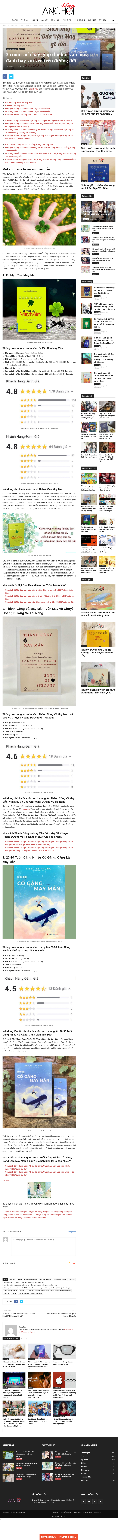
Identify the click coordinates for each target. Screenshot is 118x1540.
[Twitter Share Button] (11, 76)
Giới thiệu (55, 1512)
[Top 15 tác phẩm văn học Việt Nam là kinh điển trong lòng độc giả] (89, 427)
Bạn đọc (102, 20)
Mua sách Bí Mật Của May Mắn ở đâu (33, 1282)
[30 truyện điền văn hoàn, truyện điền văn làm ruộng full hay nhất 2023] (85, 228)
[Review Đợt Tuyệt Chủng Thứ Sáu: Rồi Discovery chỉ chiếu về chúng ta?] (107, 447)
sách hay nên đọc (50, 1288)
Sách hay (21, 49)
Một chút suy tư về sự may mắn (18, 103)
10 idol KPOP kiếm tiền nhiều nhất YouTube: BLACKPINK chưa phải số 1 (19, 1315)
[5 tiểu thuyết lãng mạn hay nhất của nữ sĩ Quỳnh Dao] (107, 519)
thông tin (6, 1293)
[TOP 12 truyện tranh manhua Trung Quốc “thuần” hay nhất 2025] (86, 308)
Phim (4, 1416)
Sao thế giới (85, 1453)
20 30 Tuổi (12, 1279)
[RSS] (94, 1501)
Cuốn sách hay (8, 1282)
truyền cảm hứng (36, 1293)
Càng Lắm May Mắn (45, 1279)
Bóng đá (84, 1473)
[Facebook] (83, 1501)
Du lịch (34, 20)
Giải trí (15, 20)
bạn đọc (26, 809)
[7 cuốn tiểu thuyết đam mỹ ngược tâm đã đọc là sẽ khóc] (107, 540)
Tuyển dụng (78, 1512)
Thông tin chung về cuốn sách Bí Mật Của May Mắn (27, 109)
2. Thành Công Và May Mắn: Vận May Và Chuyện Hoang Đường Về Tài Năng (38, 121)
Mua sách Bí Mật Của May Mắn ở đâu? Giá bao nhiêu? (28, 115)
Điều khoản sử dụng (65, 1512)
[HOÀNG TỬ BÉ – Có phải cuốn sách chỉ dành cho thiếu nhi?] (107, 561)
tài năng (22, 1290)
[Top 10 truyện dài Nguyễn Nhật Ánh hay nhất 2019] (89, 519)
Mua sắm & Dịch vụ (12, 49)
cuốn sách (72, 1279)
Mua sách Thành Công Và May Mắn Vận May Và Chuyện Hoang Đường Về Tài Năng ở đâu (30, 1285)
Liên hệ (63, 1516)
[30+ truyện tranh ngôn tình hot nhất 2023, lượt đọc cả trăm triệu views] (85, 251)
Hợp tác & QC (87, 1512)
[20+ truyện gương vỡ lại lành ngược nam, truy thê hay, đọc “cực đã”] (98, 132)
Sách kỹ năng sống (63, 1288)
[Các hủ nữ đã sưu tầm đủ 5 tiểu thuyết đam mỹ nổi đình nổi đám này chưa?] (89, 447)
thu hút (14, 1293)
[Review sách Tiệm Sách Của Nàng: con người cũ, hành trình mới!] (8, 1455)
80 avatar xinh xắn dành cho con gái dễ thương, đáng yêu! (61, 1315)
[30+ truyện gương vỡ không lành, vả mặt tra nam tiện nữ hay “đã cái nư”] (98, 95)
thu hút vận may (24, 1293)
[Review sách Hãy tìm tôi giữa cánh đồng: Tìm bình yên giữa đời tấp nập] (98, 674)
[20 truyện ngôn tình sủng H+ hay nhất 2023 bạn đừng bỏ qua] (85, 260)
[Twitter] (100, 1501)
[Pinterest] (89, 1501)
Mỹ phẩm (84, 1459)
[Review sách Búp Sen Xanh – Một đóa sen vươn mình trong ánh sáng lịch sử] (86, 323)
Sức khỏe (92, 20)
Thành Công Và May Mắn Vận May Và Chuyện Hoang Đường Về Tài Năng (49, 1290)
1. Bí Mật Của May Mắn (15, 106)
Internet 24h (57, 1359)
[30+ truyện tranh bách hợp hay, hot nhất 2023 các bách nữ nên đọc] (47, 1455)
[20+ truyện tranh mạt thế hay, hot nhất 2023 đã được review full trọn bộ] (85, 239)
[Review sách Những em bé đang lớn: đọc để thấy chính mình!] (8, 1467)
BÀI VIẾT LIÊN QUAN (11, 1339)
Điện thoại (31, 1359)
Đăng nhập (71, 1232)
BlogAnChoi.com (38, 1500)
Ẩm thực (24, 20)
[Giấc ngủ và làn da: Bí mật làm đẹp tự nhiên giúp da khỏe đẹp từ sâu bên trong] (14, 1351)
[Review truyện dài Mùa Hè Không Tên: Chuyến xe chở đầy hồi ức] (98, 634)
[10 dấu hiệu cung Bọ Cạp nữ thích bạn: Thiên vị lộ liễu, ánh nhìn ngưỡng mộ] (64, 1408)
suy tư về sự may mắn (10, 1290)
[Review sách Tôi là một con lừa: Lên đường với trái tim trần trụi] (107, 427)
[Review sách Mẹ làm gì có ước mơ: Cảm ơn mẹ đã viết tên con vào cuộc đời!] (86, 292)
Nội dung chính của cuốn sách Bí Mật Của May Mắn (27, 112)
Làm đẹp (44, 20)
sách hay (34, 89)
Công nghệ (55, 20)
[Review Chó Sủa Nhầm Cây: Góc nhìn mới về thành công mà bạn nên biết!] (89, 540)
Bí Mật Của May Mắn (30, 1279)
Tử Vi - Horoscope (59, 1416)
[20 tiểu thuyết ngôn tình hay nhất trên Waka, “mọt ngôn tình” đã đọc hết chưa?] (107, 499)
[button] (112, 20)
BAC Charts (97, 1512)
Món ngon (85, 1480)
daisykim (23, 1327)
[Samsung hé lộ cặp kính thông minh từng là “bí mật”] (64, 1351)
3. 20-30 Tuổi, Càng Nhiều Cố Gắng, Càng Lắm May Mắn (29, 145)
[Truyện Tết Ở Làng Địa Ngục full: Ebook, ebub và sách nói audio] (107, 478)
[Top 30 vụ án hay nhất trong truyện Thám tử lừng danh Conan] (39, 1408)
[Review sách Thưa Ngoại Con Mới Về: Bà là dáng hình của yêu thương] (98, 597)
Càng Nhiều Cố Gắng (60, 1279)
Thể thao (67, 20)
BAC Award (55, 1516)
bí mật (20, 1279)
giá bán (17, 1282)
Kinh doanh (79, 20)
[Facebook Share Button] (5, 76)
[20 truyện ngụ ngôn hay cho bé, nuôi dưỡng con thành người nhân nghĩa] (89, 478)
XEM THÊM (25, 1339)
